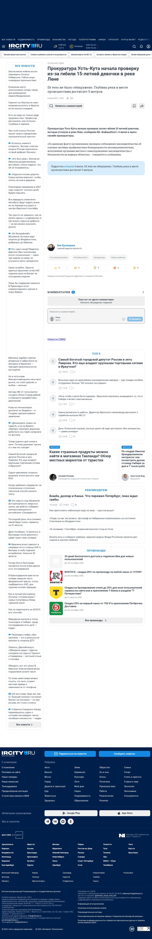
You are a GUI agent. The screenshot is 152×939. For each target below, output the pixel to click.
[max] (63, 821)
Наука (77, 791)
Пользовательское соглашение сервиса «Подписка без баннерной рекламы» (110, 916)
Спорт (127, 772)
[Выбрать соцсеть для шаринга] (142, 106)
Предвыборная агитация (15, 791)
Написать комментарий (68, 105)
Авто (47, 767)
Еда (46, 791)
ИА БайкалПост (81, 257)
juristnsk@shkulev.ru (10, 920)
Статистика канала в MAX (15, 796)
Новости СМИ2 (57, 339)
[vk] (55, 821)
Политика (104, 781)
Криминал (79, 772)
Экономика (130, 791)
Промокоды (43, 40)
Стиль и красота (132, 777)
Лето (77, 781)
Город (48, 781)
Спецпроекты (131, 796)
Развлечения (106, 796)
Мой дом (79, 786)
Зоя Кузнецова (66, 245)
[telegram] (47, 821)
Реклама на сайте (11, 772)
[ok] (71, 821)
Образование (81, 800)
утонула (69, 166)
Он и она (104, 772)
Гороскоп (113, 40)
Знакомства (59, 40)
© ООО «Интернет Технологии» (49, 929)
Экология (129, 786)
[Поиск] (134, 46)
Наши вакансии (10, 781)
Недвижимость (26, 40)
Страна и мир (131, 781)
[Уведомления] (141, 46)
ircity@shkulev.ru (34, 916)
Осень (102, 777)
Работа (103, 791)
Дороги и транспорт (55, 786)
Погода (72, 40)
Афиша (102, 40)
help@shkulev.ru (21, 922)
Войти (58, 320)
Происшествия (107, 786)
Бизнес (48, 772)
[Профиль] (148, 46)
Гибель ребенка (118, 257)
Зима (77, 767)
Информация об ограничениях (91, 904)
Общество (104, 767)
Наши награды (9, 777)
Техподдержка (9, 786)
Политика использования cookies (92, 908)
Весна (48, 777)
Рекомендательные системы (90, 912)
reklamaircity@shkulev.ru (133, 894)
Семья (127, 767)
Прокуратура (99, 257)
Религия (103, 800)
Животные (50, 796)
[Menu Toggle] (3, 46)
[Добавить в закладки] (134, 106)
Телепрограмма (87, 40)
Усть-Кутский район (59, 257)
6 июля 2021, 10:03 (56, 98)
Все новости (8, 40)
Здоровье (50, 800)
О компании (8, 767)
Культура (79, 777)
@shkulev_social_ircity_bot (105, 896)
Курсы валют (128, 40)
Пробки (77, 46)
